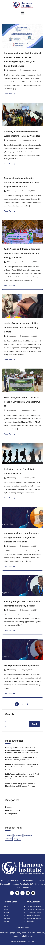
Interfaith (9, 839)
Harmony (12, 70)
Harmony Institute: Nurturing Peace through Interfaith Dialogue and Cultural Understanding (21, 537)
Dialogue (8, 807)
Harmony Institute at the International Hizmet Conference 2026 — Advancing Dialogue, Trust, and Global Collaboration (21, 750)
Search (9, 714)
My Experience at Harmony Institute (21, 665)
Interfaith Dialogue (12, 810)
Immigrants (28, 835)
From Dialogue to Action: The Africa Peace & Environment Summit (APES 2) (22, 401)
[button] (22, 13)
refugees (17, 839)
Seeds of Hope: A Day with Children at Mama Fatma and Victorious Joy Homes (21, 327)
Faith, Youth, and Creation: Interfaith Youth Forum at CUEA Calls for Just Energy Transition (22, 253)
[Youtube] (33, 893)
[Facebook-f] (12, 893)
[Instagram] (22, 893)
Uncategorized (11, 814)
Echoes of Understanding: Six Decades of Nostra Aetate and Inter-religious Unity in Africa (21, 182)
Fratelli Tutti (18, 835)
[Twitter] (17, 893)
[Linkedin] (28, 893)
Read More (8, 94)
